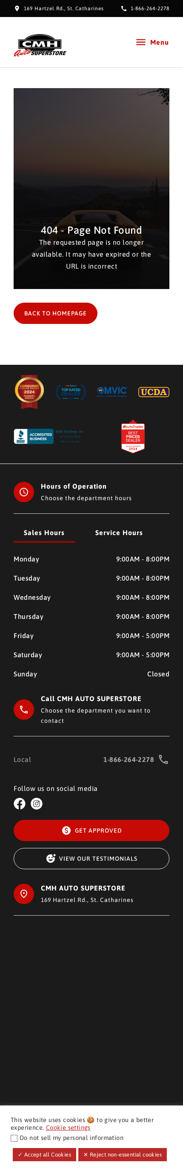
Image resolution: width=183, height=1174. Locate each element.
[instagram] (37, 804)
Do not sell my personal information (71, 1137)
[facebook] (20, 804)
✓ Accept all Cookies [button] (44, 1154)
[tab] (44, 533)
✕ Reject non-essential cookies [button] (122, 1154)
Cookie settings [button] (68, 1127)
